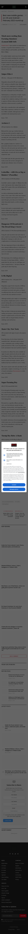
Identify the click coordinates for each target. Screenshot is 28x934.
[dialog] (14, 467)
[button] (14, 464)
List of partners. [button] (21, 472)
